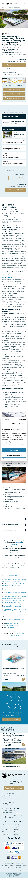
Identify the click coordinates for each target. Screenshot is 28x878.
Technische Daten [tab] (6, 519)
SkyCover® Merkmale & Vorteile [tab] (10, 524)
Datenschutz (12, 865)
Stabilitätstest (10, 627)
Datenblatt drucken (17, 178)
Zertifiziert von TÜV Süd (10, 745)
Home (3, 7)
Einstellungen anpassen (13, 455)
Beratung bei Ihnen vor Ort (10, 757)
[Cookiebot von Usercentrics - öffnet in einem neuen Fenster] (19, 419)
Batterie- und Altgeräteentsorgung (14, 870)
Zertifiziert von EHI (8, 751)
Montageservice (8, 760)
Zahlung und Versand (19, 816)
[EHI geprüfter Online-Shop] (19, 857)
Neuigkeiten (17, 826)
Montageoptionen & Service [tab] (9, 530)
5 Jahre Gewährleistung (10, 736)
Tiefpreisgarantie (8, 763)
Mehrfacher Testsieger (9, 754)
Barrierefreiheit (19, 865)
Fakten (24, 865)
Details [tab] (14, 423)
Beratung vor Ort (6, 826)
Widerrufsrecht (5, 865)
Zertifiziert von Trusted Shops (11, 748)
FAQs (3, 831)
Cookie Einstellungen (9, 863)
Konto (15, 811)
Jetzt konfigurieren (13, 65)
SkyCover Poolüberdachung (15, 7)
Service (3, 824)
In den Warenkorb (15, 190)
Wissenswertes (5, 829)
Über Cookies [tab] (22, 423)
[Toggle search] (21, 3)
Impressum (17, 863)
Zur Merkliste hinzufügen (18, 174)
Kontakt (16, 831)
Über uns (16, 824)
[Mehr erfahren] (23, 679)
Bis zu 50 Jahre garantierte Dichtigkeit (13, 739)
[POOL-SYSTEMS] (14, 34)
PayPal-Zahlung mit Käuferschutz (12, 742)
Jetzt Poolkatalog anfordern (10, 72)
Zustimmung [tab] (5, 423)
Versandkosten (16, 875)
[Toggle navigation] (2, 3)
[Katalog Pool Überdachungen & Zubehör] (14, 658)
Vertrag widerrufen (6, 834)
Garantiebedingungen (16, 876)
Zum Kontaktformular (11, 719)
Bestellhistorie (17, 813)
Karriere (16, 834)
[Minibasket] (25, 3)
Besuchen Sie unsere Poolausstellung (12, 74)
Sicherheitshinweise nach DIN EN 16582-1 (16, 634)
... (6, 7)
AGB (22, 863)
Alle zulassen (14, 450)
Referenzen (17, 829)
